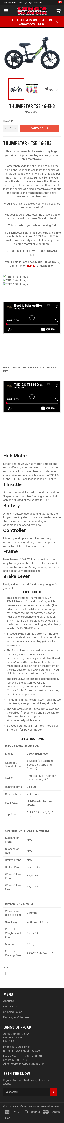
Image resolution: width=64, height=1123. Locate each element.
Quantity (8, 121)
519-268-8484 (10, 2)
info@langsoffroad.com (32, 2)
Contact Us (10, 1006)
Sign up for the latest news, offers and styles (27, 1081)
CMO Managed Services (47, 1106)
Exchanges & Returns (16, 1017)
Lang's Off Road (19, 1106)
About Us (9, 1001)
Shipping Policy (12, 1012)
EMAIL (31, 265)
